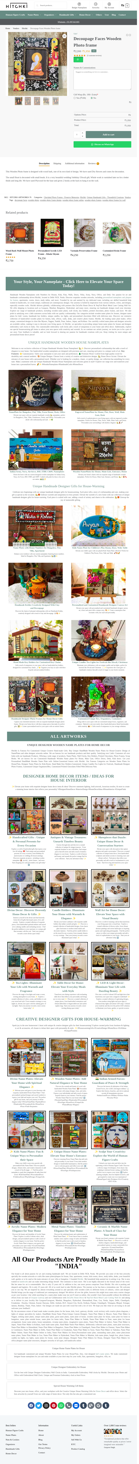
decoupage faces (21, 200)
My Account (109, 8)
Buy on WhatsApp (21, 261)
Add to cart (108, 134)
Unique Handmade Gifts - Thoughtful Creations (105, 197)
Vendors (16, 28)
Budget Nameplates (79, 8)
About (41, 1435)
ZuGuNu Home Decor (75, 1298)
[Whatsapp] (61, 1405)
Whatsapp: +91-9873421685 (68, 22)
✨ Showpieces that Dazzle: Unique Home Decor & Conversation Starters (110, 841)
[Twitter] (38, 1405)
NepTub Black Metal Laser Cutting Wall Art (104, 1298)
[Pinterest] (53, 1405)
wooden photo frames (93, 200)
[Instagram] (46, 1405)
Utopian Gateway (38, 1298)
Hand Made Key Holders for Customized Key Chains (37, 662)
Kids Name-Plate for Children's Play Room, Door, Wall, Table (99, 548)
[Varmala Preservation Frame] (84, 233)
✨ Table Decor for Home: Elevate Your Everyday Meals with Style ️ (68, 986)
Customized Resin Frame (114, 251)
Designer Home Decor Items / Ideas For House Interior (68, 778)
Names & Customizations (84, 68)
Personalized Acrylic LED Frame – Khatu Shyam (50, 252)
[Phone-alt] (68, 1405)
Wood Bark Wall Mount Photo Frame (20, 252)
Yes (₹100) (81, 98)
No (94, 98)
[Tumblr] (83, 1405)
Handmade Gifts (13, 1449)
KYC (73, 1444)
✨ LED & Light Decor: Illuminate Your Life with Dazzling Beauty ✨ (110, 986)
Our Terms (42, 1444)
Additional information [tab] (74, 163)
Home (7, 28)
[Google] (98, 1405)
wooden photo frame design (50, 200)
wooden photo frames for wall (114, 200)
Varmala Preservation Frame (83, 251)
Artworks (95, 8)
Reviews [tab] (93, 163)
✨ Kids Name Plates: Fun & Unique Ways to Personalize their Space (27, 1155)
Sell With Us (76, 1440)
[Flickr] (76, 1405)
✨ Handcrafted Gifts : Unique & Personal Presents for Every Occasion (26, 841)
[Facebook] (31, 1405)
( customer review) (94, 55)
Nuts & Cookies (12, 1440)
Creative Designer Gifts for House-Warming (68, 1019)
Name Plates (11, 1435)
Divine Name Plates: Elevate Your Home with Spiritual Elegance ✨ (26, 1082)
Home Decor (101, 1391)
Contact (41, 1453)
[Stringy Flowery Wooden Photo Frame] (130, 35)
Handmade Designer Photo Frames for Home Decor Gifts (37, 719)
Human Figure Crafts (14, 1430)
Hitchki (25, 28)
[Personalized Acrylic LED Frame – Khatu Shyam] (52, 233)
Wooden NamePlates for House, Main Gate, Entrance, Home (100, 472)
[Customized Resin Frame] (117, 233)
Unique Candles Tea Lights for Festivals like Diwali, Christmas (100, 662)
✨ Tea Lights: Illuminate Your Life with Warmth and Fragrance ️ (26, 986)
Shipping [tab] (57, 163)
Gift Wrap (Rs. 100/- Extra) (86, 94)
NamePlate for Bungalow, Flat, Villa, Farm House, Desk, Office (37, 412)
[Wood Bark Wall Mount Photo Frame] (127, 35)
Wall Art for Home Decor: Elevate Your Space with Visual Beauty (110, 914)
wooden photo (33, 200)
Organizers (10, 1444)
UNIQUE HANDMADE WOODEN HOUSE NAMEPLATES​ (68, 342)
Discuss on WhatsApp (104, 144)
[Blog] (91, 1405)
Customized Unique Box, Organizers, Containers (99, 719)
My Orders (75, 1435)
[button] (125, 5)
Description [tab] (44, 163)
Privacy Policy (44, 1448)
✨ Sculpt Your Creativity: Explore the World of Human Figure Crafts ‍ (110, 1155)
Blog (40, 1440)
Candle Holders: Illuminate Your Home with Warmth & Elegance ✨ (68, 914)
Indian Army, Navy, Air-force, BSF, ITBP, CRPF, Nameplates (37, 472)
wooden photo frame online (73, 200)
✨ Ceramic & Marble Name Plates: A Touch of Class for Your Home (110, 1230)
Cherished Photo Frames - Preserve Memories (61, 197)
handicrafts (24, 1282)
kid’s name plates (102, 1354)
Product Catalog (78, 1449)
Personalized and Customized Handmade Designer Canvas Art (100, 605)
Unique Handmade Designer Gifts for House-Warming (68, 486)
